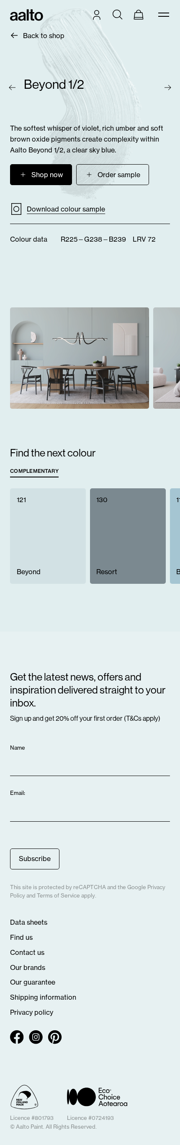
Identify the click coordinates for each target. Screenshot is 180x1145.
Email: (18, 792)
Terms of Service (58, 895)
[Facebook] (17, 1037)
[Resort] (128, 536)
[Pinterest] (55, 1037)
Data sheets (28, 922)
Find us (21, 937)
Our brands (27, 967)
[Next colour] (168, 87)
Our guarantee (32, 982)
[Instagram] (36, 1037)
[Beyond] (48, 536)
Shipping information (43, 997)
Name (18, 747)
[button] (112, 174)
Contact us (27, 952)
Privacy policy (31, 1012)
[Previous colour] (12, 87)
